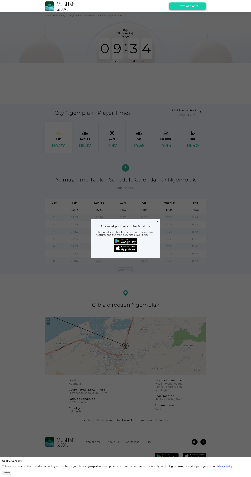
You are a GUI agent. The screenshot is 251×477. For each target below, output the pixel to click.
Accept (7, 473)
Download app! (187, 6)
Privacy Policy (224, 466)
